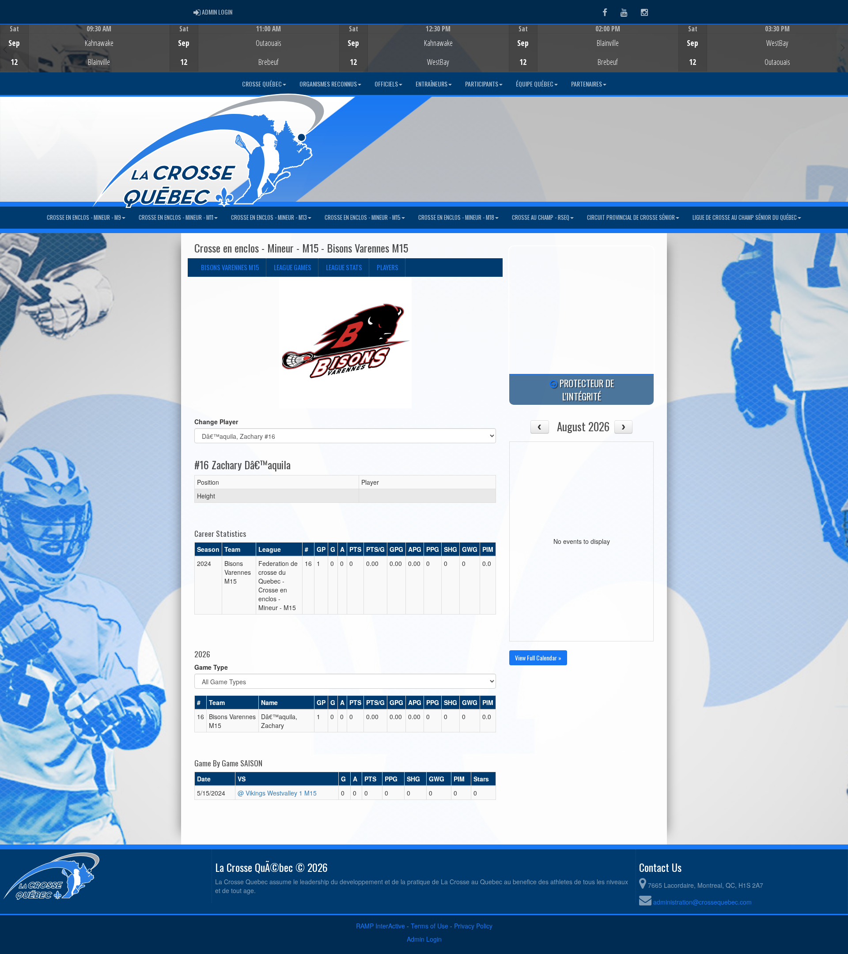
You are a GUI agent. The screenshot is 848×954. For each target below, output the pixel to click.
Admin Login (424, 939)
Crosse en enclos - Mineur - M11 (176, 217)
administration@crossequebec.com (702, 901)
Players (387, 267)
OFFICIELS (386, 83)
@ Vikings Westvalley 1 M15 (277, 792)
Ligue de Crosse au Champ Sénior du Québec (745, 217)
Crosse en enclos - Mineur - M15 (363, 217)
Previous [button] (5, 49)
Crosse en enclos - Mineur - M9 (84, 217)
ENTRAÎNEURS (431, 83)
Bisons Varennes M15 (230, 267)
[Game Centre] (85, 55)
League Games (292, 267)
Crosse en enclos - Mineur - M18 (456, 217)
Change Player (216, 421)
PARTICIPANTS (481, 83)
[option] (85, 48)
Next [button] (843, 47)
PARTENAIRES (586, 83)
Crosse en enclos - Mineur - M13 (269, 217)
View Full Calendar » (538, 657)
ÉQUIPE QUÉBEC (534, 83)
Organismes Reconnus (328, 83)
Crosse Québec (262, 83)
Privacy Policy (473, 925)
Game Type (211, 667)
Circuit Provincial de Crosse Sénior (631, 217)
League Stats (344, 267)
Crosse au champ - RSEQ (540, 217)
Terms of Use (429, 925)
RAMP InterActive (380, 925)
